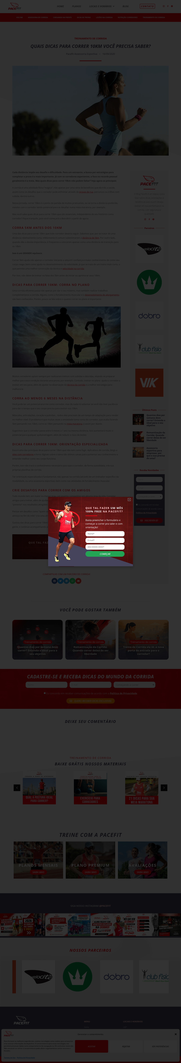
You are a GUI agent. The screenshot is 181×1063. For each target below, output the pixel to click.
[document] (90, 531)
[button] (129, 500)
